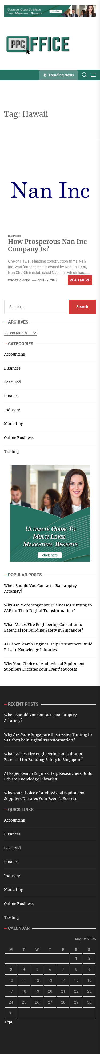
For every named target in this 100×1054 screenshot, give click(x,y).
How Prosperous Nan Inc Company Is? (47, 246)
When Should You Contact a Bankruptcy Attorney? (40, 588)
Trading (11, 451)
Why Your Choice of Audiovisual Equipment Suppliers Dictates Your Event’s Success (44, 666)
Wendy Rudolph (19, 280)
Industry (12, 409)
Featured (12, 382)
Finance (11, 396)
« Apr (8, 1022)
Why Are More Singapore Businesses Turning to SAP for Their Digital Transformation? (48, 608)
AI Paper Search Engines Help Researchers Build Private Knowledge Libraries (48, 647)
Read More (80, 280)
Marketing (13, 423)
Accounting (14, 354)
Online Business (19, 437)
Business (14, 236)
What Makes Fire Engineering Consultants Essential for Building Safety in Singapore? (43, 627)
